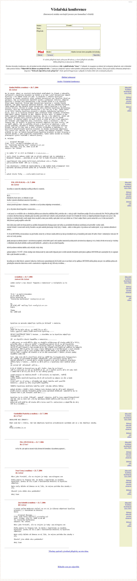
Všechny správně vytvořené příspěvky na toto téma (68, 551)
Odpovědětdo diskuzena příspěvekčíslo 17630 (127, 90)
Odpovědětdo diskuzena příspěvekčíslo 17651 (127, 445)
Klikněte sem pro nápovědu (68, 566)
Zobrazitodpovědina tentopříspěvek (128, 100)
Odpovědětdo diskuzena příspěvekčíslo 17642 (127, 280)
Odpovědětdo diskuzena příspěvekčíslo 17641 (127, 185)
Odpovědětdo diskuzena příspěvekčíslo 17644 (127, 416)
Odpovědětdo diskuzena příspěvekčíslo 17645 (127, 473)
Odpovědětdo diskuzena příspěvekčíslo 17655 (127, 505)
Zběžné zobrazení (68, 77)
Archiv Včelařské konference (68, 81)
